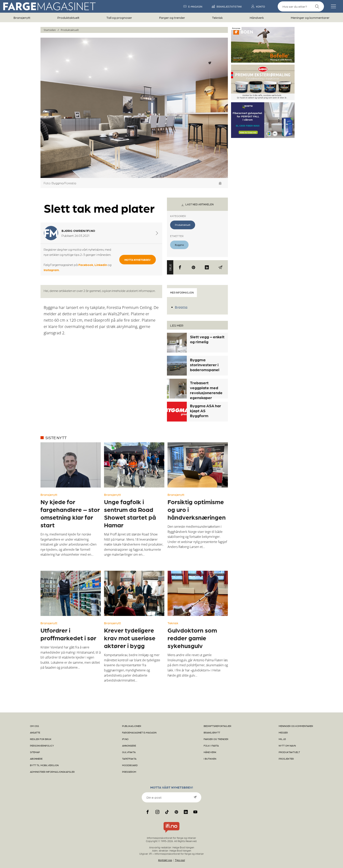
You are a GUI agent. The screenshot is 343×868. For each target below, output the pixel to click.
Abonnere (36, 758)
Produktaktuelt (68, 17)
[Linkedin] (207, 267)
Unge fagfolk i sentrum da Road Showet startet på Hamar (130, 513)
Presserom (129, 771)
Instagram (51, 270)
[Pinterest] (193, 267)
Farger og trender (172, 17)
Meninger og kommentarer (310, 17)
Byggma (179, 244)
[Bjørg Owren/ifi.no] (157, 233)
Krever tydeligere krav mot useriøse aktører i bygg (129, 637)
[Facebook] (180, 267)
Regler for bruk (40, 739)
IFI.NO (125, 739)
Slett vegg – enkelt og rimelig (207, 339)
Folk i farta (211, 745)
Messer (283, 732)
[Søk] (317, 6)
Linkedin (100, 265)
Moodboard (130, 765)
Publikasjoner (131, 726)
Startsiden (50, 30)
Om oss (34, 726)
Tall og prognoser (119, 17)
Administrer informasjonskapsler (52, 771)
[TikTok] (167, 812)
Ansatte (35, 732)
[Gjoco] (263, 98)
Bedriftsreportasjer (217, 726)
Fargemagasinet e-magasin (139, 732)
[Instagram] (157, 812)
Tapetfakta (129, 758)
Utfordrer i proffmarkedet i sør (68, 633)
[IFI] (171, 832)
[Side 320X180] (263, 136)
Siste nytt (56, 437)
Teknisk (217, 17)
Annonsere (129, 745)
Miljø (282, 739)
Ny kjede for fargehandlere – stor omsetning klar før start (70, 513)
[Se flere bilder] (220, 183)
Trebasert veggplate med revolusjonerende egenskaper (206, 390)
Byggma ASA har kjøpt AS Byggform (205, 410)
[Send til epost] (220, 267)
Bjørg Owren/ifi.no (78, 230)
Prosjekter (286, 758)
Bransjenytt (21, 17)
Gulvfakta (129, 752)
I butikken (210, 758)
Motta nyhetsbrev (137, 259)
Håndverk (257, 17)
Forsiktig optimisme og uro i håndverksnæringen (197, 509)
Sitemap (35, 752)
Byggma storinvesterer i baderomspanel (204, 364)
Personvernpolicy (42, 745)
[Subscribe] (195, 797)
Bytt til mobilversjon (44, 765)
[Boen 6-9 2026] (263, 61)
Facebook (85, 265)
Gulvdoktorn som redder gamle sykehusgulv (192, 637)
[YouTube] (195, 812)
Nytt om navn (287, 745)
